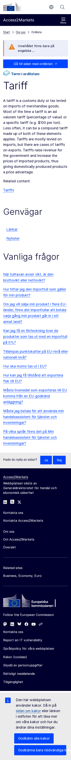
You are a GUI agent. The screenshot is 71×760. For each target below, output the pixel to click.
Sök (62, 7)
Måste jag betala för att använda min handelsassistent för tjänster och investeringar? (33, 417)
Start (6, 32)
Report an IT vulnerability (22, 640)
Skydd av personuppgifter (23, 665)
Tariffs (8, 190)
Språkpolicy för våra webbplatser (28, 648)
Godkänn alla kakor (34, 738)
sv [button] (51, 7)
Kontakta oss (13, 632)
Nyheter (13, 238)
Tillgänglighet (13, 682)
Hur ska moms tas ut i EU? (25, 366)
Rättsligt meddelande (19, 674)
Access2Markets (15, 477)
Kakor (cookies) (15, 657)
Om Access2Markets (18, 539)
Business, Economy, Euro (22, 576)
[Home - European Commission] (31, 601)
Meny (63, 22)
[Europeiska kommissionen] (12, 6)
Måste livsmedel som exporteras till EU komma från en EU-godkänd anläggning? (35, 396)
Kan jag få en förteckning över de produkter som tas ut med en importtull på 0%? (35, 336)
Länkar (12, 229)
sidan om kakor (28, 711)
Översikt (9, 547)
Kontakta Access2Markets (23, 520)
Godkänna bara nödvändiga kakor (42, 750)
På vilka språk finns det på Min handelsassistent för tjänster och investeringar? (30, 437)
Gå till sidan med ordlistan (33, 64)
